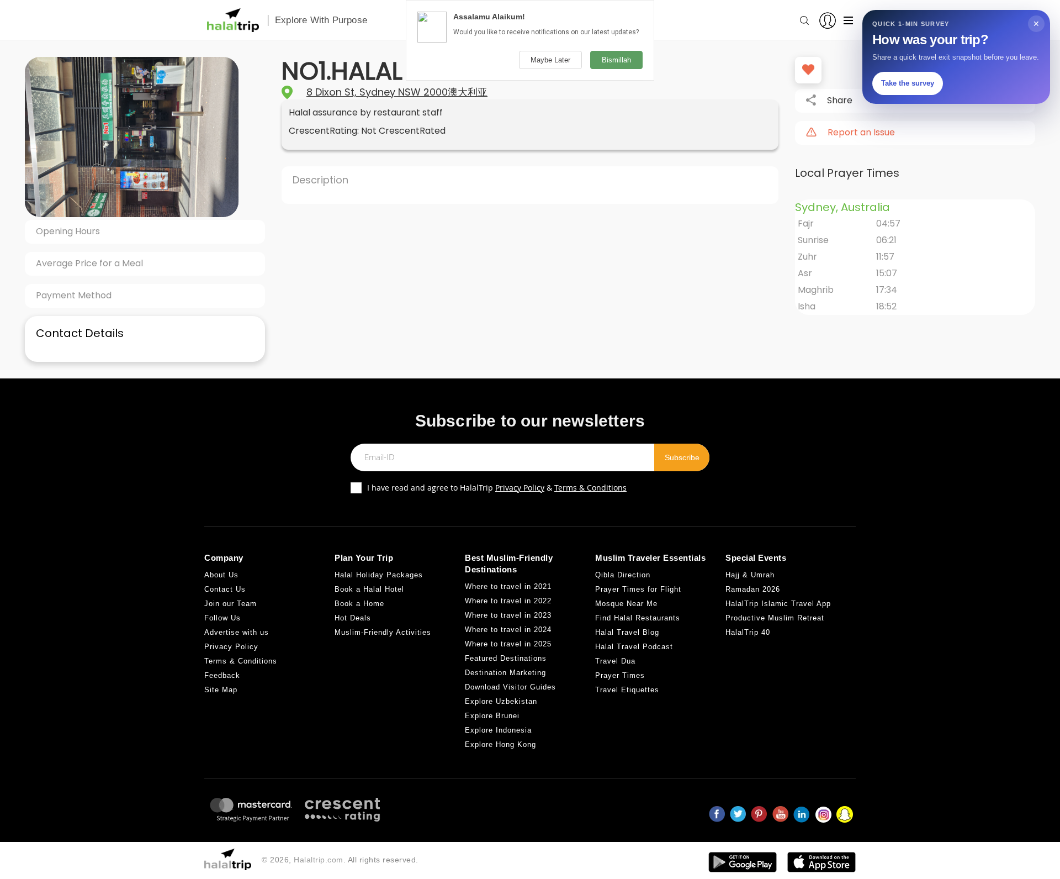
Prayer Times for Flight (638, 589)
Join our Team (230, 603)
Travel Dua (615, 661)
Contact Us (225, 589)
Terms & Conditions (590, 487)
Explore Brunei (492, 716)
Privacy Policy (519, 487)
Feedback (222, 675)
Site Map (220, 690)
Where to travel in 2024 (508, 629)
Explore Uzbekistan (501, 701)
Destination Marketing (505, 673)
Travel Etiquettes (627, 690)
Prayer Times (620, 675)
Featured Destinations (506, 658)
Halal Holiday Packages (379, 575)
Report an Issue (861, 133)
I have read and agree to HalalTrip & (497, 487)
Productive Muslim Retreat (774, 618)
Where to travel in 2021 (508, 586)
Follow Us (222, 618)
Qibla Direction (622, 575)
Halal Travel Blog (627, 632)
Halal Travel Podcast (634, 647)
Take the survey (907, 83)
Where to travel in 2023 (508, 615)
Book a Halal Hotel (369, 589)
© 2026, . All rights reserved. (340, 859)
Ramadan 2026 (752, 589)
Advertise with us (236, 632)
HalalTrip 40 (747, 632)
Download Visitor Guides (510, 687)
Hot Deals (353, 618)
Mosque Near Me (626, 603)
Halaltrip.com (318, 859)
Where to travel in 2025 (508, 644)
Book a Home (359, 603)
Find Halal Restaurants (637, 618)
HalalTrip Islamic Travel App (778, 603)
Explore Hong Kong (500, 744)
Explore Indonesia (498, 730)
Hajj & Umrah (750, 575)
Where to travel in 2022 (508, 601)
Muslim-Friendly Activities (383, 632)
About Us (221, 575)
